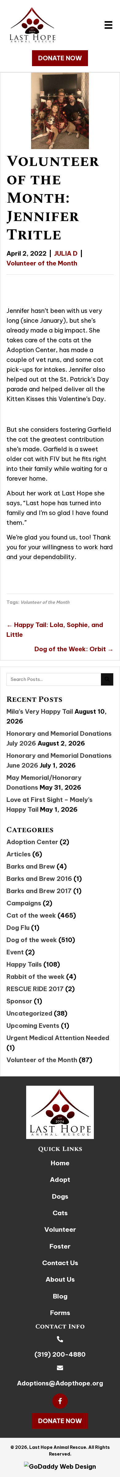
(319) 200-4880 (60, 1354)
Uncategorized (29, 1013)
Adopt (60, 1179)
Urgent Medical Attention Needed (57, 1038)
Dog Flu (18, 927)
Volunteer (60, 1229)
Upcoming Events (32, 1025)
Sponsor (19, 1001)
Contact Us (60, 1263)
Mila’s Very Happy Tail (39, 711)
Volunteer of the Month (41, 263)
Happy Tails (24, 964)
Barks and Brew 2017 (39, 891)
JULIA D (66, 253)
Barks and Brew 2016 (39, 878)
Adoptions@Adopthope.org (60, 1383)
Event (15, 952)
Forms (60, 1313)
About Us (60, 1279)
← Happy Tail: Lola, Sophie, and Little (54, 629)
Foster (60, 1246)
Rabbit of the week (35, 976)
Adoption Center (32, 842)
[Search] (107, 679)
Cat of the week (31, 915)
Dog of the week (31, 940)
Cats (60, 1213)
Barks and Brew (30, 866)
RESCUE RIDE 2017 (35, 989)
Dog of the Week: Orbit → (74, 649)
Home (60, 1163)
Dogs (60, 1196)
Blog (60, 1296)
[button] (60, 58)
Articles (18, 854)
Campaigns (23, 903)
